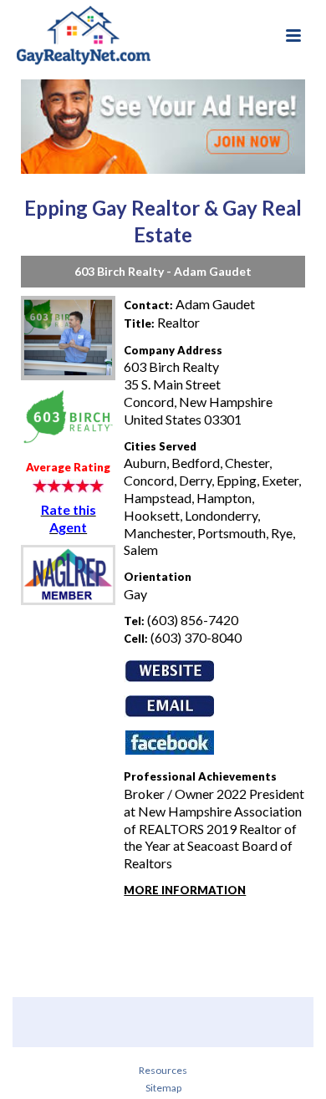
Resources (163, 1070)
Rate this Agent (68, 518)
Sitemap (163, 1087)
